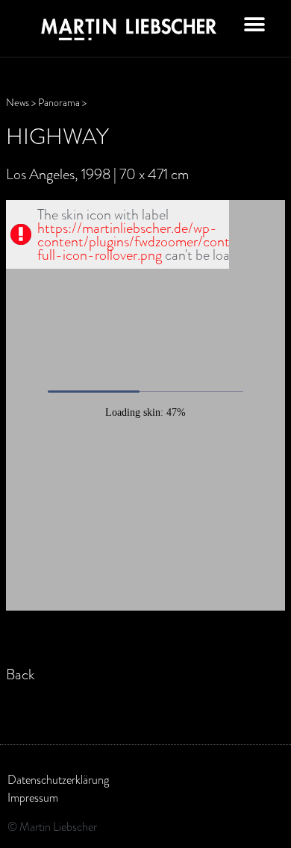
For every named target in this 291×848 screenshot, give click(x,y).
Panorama (59, 103)
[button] (255, 24)
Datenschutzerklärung (58, 780)
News (17, 103)
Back (20, 674)
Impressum (32, 798)
